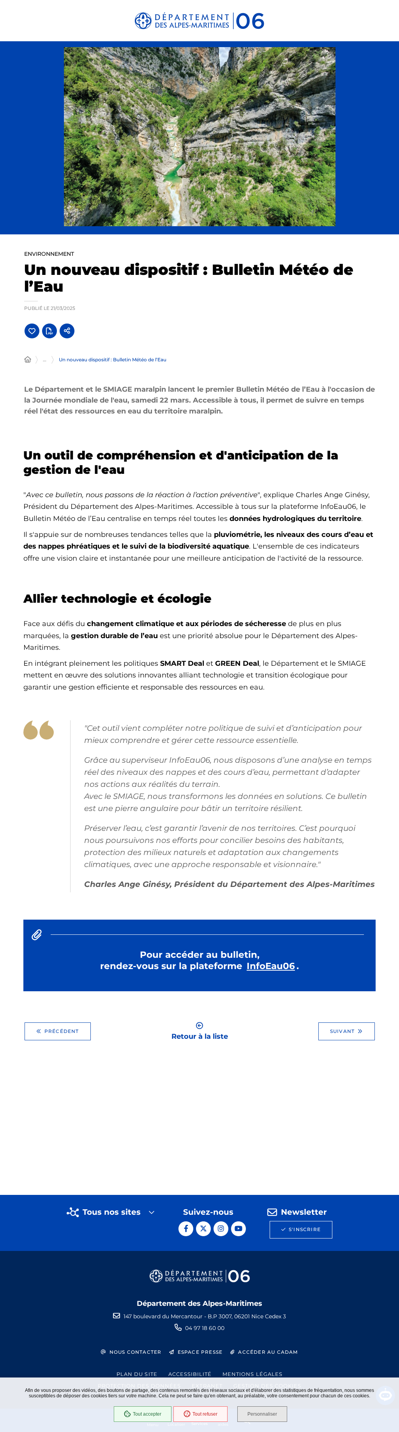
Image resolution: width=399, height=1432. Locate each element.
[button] (199, 136)
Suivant (342, 1031)
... (44, 359)
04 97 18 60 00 (204, 1328)
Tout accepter (147, 1414)
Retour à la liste (199, 1036)
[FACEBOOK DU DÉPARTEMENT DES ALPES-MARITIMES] (186, 1229)
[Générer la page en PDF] (49, 331)
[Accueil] (27, 359)
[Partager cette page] (67, 331)
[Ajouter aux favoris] (32, 331)
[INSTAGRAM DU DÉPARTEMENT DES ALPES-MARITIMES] (221, 1229)
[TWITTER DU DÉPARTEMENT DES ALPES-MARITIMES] (203, 1229)
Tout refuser (204, 1414)
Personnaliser (262, 1414)
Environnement (49, 254)
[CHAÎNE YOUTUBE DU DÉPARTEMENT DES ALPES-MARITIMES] (238, 1229)
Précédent (61, 1031)
